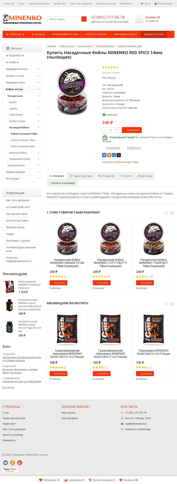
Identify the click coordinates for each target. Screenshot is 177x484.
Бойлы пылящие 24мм (23, 146)
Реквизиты (126, 3)
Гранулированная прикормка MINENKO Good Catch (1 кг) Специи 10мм (67, 353)
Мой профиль (70, 418)
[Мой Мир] (114, 155)
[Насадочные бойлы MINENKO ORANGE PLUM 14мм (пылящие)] (67, 238)
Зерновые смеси (125, 34)
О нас (21, 3)
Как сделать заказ (16, 213)
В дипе (13, 102)
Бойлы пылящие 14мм (126, 162)
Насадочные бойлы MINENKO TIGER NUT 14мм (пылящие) (153, 262)
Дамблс (13, 108)
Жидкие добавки (15, 172)
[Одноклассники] (109, 155)
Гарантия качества (39, 3)
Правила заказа (15, 227)
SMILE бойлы (16, 114)
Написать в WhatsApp (138, 429)
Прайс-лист (60, 3)
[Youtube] (19, 463)
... (170, 34)
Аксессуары (12, 178)
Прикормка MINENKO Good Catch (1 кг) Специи (153, 352)
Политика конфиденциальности (18, 259)
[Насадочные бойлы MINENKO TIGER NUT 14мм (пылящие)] (153, 238)
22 (65, 276)
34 (108, 276)
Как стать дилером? (81, 3)
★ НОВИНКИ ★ (15, 34)
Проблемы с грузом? (18, 240)
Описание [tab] (58, 176)
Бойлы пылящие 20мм (23, 140)
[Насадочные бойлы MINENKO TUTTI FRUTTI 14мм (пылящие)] (110, 238)
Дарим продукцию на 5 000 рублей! (22, 381)
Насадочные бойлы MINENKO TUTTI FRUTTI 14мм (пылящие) (110, 262)
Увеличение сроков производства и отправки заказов (22, 359)
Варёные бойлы (18, 152)
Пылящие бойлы (19, 127)
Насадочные (15, 95)
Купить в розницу (106, 3)
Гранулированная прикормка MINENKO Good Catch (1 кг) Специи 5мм (110, 353)
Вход (147, 3)
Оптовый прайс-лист (18, 207)
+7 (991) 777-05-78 (108, 17)
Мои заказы (69, 412)
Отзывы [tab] (107, 176)
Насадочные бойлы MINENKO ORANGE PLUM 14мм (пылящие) (67, 262)
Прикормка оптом (65, 34)
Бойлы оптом (153, 34)
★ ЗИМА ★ (38, 34)
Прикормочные (16, 165)
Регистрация (165, 3)
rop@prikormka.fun (136, 423)
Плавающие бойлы (19, 158)
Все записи (8, 387)
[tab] (126, 176)
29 (151, 276)
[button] (166, 213)
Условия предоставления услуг (21, 249)
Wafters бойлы (17, 121)
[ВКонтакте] (104, 155)
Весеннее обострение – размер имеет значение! (20, 371)
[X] (119, 155)
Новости (9, 3)
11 (65, 367)
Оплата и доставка (17, 220)
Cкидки (10, 234)
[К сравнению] (78, 283)
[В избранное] (83, 283)
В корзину (133, 130)
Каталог (16, 48)
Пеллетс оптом (96, 34)
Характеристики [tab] (82, 176)
